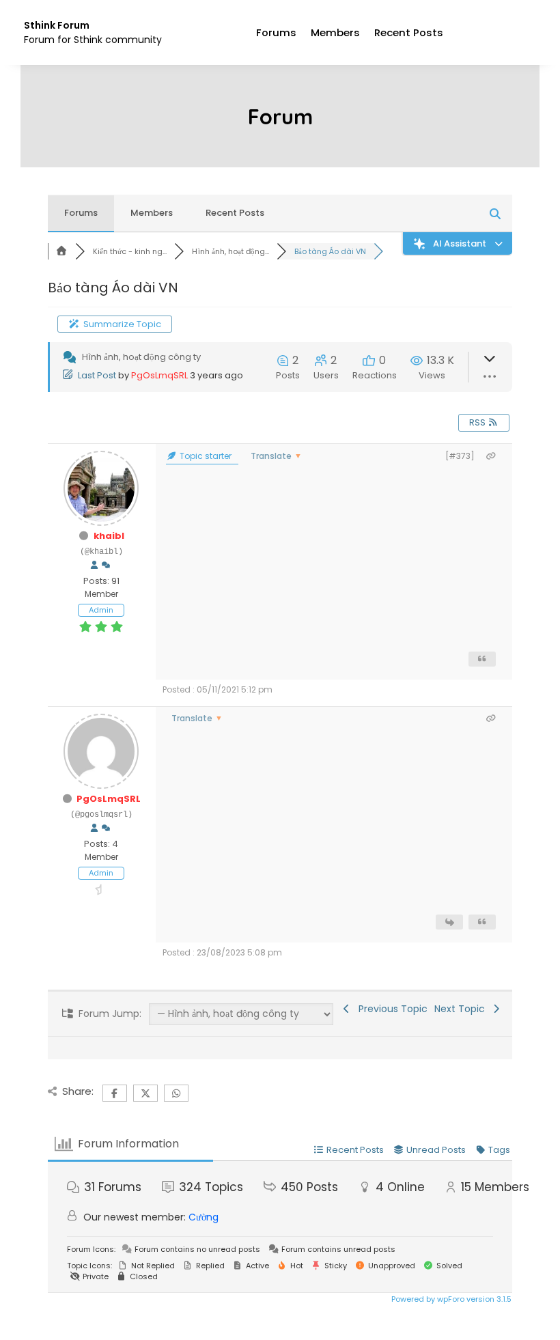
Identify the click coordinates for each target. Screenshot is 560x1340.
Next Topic (462, 1009)
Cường (203, 1217)
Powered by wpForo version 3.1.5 (450, 1299)
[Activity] (106, 565)
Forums (276, 32)
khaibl (109, 535)
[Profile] (94, 565)
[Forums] (61, 251)
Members (335, 32)
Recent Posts (408, 32)
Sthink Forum (56, 25)
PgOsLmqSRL (159, 375)
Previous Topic (390, 1009)
